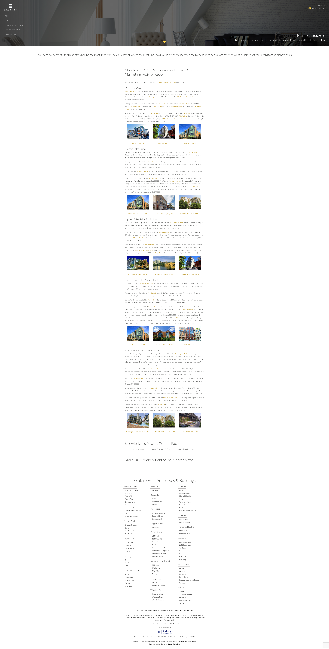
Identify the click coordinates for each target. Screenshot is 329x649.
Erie (126, 505)
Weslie (181, 508)
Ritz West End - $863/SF (138, 345)
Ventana (182, 583)
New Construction (13, 30)
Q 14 (126, 560)
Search (128, 615)
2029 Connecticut (185, 542)
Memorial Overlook (185, 496)
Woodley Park (156, 590)
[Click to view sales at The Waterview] (164, 263)
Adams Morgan (130, 486)
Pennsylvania (183, 577)
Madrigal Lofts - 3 (164, 143)
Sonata (154, 577)
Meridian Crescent (131, 516)
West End (182, 587)
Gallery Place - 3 (138, 143)
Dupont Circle (129, 521)
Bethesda (154, 495)
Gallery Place (129, 91)
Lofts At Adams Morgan (133, 511)
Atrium (181, 490)
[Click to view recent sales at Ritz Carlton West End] (138, 202)
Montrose (155, 545)
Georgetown (156, 532)
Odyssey (182, 499)
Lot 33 (177, 318)
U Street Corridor (131, 570)
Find (7, 16)
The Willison (183, 116)
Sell (6, 21)
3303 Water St (157, 539)
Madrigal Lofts (154, 97)
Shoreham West (157, 594)
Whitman (155, 583)
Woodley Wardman (158, 600)
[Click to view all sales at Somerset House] (190, 202)
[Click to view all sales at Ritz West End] (190, 131)
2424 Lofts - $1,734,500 (164, 214)
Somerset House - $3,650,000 (164, 431)
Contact (8, 39)
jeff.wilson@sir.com (318, 8)
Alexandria (155, 486)
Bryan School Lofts (158, 513)
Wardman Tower (157, 597)
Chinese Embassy (131, 525)
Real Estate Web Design (157, 644)
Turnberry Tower (185, 502)
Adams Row (129, 499)
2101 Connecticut (185, 545)
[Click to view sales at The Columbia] (164, 333)
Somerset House (184, 104)
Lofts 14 (128, 545)
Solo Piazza (128, 563)
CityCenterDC (151, 388)
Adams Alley (129, 496)
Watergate (156, 527)
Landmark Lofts (157, 519)
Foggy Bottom (156, 523)
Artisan (181, 568)
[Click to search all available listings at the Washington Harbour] (138, 420)
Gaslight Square (174, 181)
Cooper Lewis (129, 542)
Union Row (128, 586)
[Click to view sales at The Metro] (190, 333)
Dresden (182, 551)
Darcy (154, 499)
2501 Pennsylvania (185, 594)
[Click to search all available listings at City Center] (190, 420)
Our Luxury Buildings (14, 25)
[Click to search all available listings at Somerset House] (164, 420)
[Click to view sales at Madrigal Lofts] (190, 263)
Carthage (182, 548)
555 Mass (155, 565)
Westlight (161, 405)
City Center (156, 568)
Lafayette (182, 574)
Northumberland (130, 534)
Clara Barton (161, 104)
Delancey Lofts (130, 502)
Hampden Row (157, 502)
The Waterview (176, 106)
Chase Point (183, 531)
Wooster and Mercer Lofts (144, 250)
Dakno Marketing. (174, 644)
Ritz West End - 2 (190, 143)
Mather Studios (184, 522)
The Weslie (196, 186)
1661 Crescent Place (170, 119)
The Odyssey (157, 106)
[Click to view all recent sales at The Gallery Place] (138, 131)
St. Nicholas (183, 557)
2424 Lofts (186, 113)
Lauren (154, 504)
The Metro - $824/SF (190, 345)
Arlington (182, 486)
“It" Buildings (193, 618)
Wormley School (157, 556)
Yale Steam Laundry (176, 223)
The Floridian (149, 245)
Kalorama (182, 538)
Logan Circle (128, 538)
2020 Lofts (155, 113)
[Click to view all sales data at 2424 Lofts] (164, 202)
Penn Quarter (184, 564)
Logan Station (129, 548)
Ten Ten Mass (156, 580)
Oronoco (155, 490)
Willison (127, 566)
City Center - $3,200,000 (190, 431)
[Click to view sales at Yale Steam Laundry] (138, 263)
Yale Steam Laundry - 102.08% (137, 274)
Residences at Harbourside (161, 548)
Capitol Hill (155, 509)
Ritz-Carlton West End (185, 97)
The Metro (151, 300)
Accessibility (193, 641)
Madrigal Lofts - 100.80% (190, 274)
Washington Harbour (182, 354)
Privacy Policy (183, 641)
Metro (127, 554)
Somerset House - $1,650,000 (190, 213)
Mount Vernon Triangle (160, 561)
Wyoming (182, 560)
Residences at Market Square (189, 580)
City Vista (155, 571)
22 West (182, 591)
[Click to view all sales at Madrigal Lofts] (164, 131)
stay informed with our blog (166, 82)
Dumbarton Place (131, 531)
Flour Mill (155, 542)
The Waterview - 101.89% (164, 274)
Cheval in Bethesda (170, 398)
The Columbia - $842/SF (164, 345)
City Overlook (129, 580)
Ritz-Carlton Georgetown (160, 551)
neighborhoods (173, 618)
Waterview (183, 505)
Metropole (128, 557)
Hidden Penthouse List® (178, 615)
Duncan (127, 528)
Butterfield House (158, 516)
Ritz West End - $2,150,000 (138, 213)
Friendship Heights (186, 527)
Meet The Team (11, 34)
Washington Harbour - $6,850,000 (138, 432)
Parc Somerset (153, 369)
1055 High (155, 536)
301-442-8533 (320, 5)
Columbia (182, 597)
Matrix (127, 551)
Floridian (128, 583)
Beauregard (129, 577)
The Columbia (136, 106)
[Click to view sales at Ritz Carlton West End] (138, 333)
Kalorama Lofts (130, 508)
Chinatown (182, 515)
